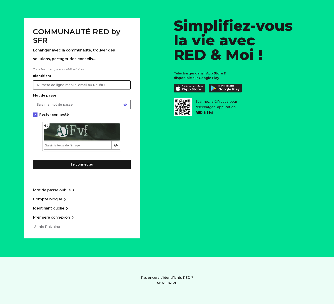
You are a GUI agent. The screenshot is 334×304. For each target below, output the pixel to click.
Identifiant (42, 76)
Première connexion (51, 217)
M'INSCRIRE (167, 283)
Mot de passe (44, 95)
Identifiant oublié (48, 208)
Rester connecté (54, 114)
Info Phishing (48, 227)
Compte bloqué (47, 199)
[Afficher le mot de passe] (125, 105)
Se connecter (81, 164)
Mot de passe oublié (52, 190)
